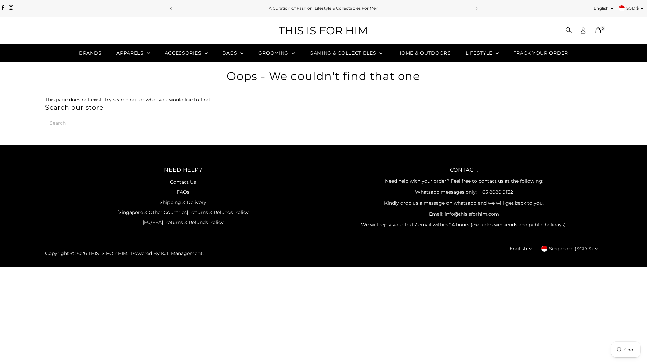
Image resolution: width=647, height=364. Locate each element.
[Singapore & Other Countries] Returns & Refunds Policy (183, 212)
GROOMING (274, 53)
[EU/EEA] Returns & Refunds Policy (183, 222)
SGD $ (632, 8)
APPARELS (130, 53)
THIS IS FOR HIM (323, 30)
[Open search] (569, 30)
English (601, 8)
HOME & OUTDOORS (424, 53)
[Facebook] (3, 8)
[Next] (476, 8)
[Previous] (170, 8)
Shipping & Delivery (183, 202)
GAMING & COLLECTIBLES (344, 53)
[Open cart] (598, 30)
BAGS (230, 53)
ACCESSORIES (184, 53)
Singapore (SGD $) (571, 249)
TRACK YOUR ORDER (541, 53)
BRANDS (90, 53)
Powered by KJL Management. (167, 253)
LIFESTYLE (480, 53)
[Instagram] (11, 8)
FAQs (183, 192)
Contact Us (183, 182)
